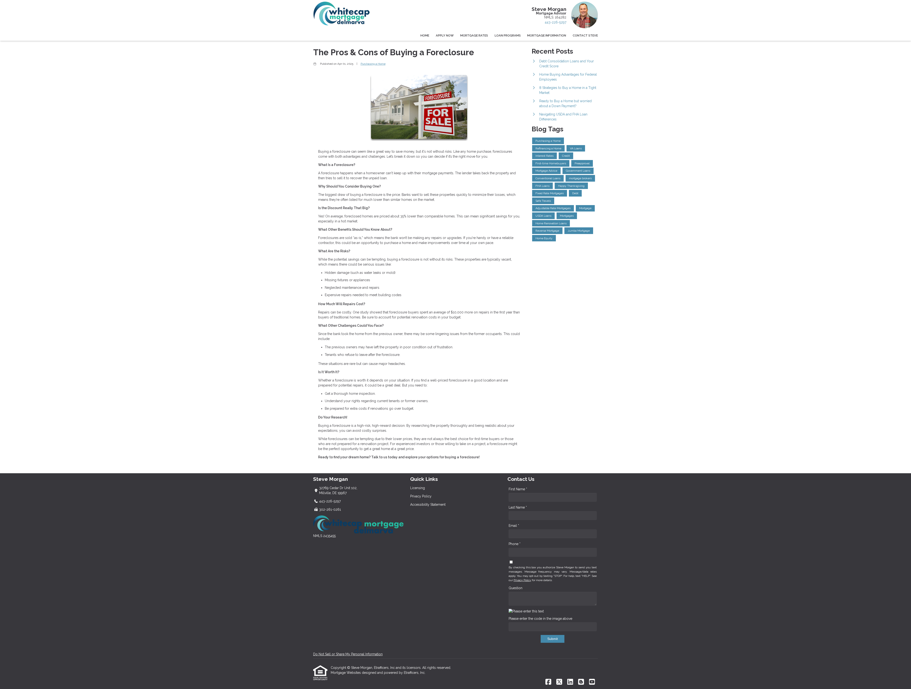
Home (424, 35)
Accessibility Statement (428, 504)
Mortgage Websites (346, 673)
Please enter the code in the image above (540, 618)
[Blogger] (581, 682)
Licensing (417, 488)
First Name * (518, 489)
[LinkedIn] (570, 682)
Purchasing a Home (373, 63)
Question (515, 588)
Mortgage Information (546, 35)
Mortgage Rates (474, 35)
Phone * (515, 544)
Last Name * (518, 507)
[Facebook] (548, 682)
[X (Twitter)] (559, 682)
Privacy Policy (421, 496)
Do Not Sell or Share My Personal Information (348, 654)
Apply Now (445, 35)
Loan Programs (508, 35)
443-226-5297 (555, 22)
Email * (514, 526)
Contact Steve (585, 35)
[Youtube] (592, 682)
